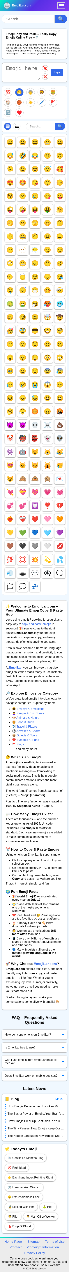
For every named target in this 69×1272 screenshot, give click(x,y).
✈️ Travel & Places (24, 726)
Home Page (13, 1241)
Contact (16, 1247)
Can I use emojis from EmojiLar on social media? (34, 1061)
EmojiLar (15, 667)
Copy (57, 72)
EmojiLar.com (21, 5)
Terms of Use (55, 1241)
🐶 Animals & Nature (25, 717)
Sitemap (33, 1241)
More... (59, 1098)
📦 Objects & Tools (24, 735)
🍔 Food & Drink (23, 722)
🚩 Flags (18, 744)
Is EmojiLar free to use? (34, 1047)
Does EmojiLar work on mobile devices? (34, 1076)
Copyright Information (43, 1247)
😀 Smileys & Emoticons (28, 708)
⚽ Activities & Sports (26, 731)
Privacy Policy (34, 1253)
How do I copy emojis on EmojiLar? (34, 1034)
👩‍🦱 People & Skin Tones (28, 713)
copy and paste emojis (36, 624)
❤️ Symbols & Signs (25, 739)
